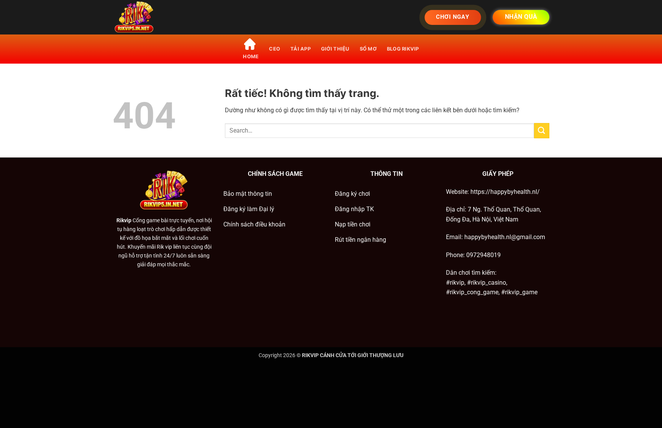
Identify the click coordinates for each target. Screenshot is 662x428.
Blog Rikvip (403, 49)
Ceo (274, 49)
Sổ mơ (368, 49)
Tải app (300, 49)
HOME (251, 56)
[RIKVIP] (151, 17)
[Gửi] (541, 130)
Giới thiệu (335, 49)
